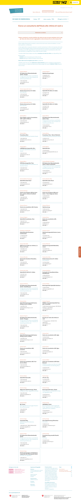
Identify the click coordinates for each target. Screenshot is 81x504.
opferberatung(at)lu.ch (47, 237)
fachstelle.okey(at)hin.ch (25, 426)
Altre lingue (62, 7)
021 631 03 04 (46, 337)
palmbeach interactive (34, 479)
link (60, 53)
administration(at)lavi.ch (47, 338)
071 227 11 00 (46, 92)
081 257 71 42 (24, 221)
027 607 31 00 (46, 367)
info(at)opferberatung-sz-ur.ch (26, 307)
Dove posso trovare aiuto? (48, 12)
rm (71, 7)
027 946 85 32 (24, 379)
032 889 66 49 (24, 248)
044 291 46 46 (46, 440)
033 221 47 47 (46, 138)
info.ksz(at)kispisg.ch (24, 95)
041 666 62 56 (24, 262)
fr (66, 7)
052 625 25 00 (46, 275)
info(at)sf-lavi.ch (45, 197)
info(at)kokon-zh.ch (46, 395)
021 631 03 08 (24, 364)
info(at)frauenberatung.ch (47, 441)
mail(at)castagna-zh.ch (47, 412)
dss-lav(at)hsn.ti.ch (46, 323)
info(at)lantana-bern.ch (25, 154)
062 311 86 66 (46, 287)
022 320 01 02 (24, 209)
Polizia (37, 19)
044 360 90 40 (46, 410)
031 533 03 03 (24, 120)
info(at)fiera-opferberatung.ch (48, 425)
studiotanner (32, 482)
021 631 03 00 (24, 351)
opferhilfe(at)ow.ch (24, 263)
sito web (22, 83)
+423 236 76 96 (24, 235)
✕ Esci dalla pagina (79, 252)
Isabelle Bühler (32, 485)
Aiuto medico (49, 19)
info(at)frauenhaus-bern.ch (25, 139)
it (68, 7)
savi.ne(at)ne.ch (23, 250)
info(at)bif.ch (22, 410)
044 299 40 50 (24, 393)
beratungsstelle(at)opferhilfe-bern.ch (50, 151)
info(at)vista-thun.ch (24, 169)
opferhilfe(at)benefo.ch (47, 309)
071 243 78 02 (24, 94)
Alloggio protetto (62, 19)
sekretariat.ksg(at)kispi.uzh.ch (26, 459)
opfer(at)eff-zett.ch (46, 381)
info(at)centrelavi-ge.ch (25, 210)
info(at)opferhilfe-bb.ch (25, 184)
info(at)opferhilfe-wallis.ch (25, 381)
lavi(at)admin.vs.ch (46, 369)
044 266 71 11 (23, 457)
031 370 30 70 (46, 150)
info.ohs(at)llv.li (23, 237)
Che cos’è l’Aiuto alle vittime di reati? (63, 12)
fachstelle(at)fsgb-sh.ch (47, 277)
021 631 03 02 (46, 350)
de (65, 7)
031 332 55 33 (24, 138)
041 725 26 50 (46, 379)
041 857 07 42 (24, 306)
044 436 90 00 (24, 80)
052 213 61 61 (46, 424)
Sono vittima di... (36, 12)
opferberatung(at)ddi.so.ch (48, 288)
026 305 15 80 (24, 197)
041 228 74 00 (46, 235)
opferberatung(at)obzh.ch (25, 394)
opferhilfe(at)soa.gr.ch (24, 222)
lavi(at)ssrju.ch (45, 223)
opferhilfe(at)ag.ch (46, 76)
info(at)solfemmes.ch (24, 122)
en (69, 7)
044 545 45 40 (46, 394)
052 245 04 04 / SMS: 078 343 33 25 (28, 425)
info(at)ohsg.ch (45, 94)
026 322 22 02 (46, 195)
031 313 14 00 (24, 153)
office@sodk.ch (51, 489)
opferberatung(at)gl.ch (47, 210)
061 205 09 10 (24, 182)
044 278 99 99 (24, 409)
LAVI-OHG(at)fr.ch (24, 198)
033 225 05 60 (24, 168)
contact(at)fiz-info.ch (24, 82)
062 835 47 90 (46, 75)
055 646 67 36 (46, 209)
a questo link (30, 60)
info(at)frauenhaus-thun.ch (48, 139)
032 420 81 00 (46, 222)
